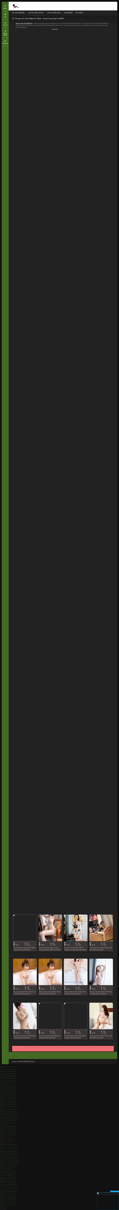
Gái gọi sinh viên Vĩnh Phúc (8, 1122)
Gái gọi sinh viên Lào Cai (7, 1100)
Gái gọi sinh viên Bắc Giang (8, 1069)
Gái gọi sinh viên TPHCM (8, 1200)
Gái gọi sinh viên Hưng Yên (8, 1093)
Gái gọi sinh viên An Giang (8, 1171)
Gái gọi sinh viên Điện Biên (8, 1078)
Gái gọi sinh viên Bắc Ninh (8, 1073)
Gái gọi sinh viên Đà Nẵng (8, 1131)
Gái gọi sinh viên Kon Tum (8, 1147)
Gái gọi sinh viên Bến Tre (7, 1175)
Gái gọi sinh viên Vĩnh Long (8, 1204)
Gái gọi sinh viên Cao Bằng (8, 1076)
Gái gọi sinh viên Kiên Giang (8, 1189)
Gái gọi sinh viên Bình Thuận (8, 1129)
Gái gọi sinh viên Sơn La (7, 1111)
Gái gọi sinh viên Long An (8, 1191)
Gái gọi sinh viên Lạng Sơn (8, 1098)
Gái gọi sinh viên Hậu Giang (8, 1186)
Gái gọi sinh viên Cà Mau (7, 1180)
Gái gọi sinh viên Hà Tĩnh (7, 1140)
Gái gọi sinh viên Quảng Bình (9, 1158)
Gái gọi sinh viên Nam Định (8, 1102)
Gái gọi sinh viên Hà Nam (8, 1082)
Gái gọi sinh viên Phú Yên (7, 1155)
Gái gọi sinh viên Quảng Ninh (9, 1109)
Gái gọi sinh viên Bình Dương (8, 1178)
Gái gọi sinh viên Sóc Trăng (8, 1193)
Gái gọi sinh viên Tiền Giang (8, 1198)
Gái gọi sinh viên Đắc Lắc (8, 1133)
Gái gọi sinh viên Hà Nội (7, 1084)
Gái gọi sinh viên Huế (6, 1142)
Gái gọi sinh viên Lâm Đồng (8, 1149)
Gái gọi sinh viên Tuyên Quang (9, 1118)
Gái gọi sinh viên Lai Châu (8, 1096)
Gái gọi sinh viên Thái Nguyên (9, 1116)
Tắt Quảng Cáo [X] (115, 1191)
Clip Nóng (79, 13)
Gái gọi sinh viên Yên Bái (7, 1120)
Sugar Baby (68, 13)
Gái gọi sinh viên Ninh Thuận (8, 1153)
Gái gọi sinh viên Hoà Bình (8, 1091)
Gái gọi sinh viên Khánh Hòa (8, 1144)
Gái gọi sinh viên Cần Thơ (8, 1182)
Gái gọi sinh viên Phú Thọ (7, 1107)
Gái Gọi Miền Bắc (18, 13)
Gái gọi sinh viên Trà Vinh (7, 1202)
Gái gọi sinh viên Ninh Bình (8, 1104)
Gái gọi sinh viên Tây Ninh (8, 1195)
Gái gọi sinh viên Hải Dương (8, 1087)
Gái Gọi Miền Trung (36, 13)
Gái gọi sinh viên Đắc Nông (8, 1135)
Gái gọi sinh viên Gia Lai (7, 1138)
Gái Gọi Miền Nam (53, 13)
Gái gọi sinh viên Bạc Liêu (8, 1173)
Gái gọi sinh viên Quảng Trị (8, 1167)
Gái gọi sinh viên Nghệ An (8, 1151)
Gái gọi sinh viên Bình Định (8, 1127)
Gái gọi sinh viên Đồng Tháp (8, 1184)
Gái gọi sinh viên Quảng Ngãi (9, 1162)
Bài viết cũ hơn (17, 1047)
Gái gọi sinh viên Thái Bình (8, 1113)
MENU (2, 1067)
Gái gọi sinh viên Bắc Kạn (8, 1071)
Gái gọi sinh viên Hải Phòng (8, 1089)
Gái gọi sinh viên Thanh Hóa (8, 1164)
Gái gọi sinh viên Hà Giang (8, 1080)
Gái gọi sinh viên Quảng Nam (9, 1160)
